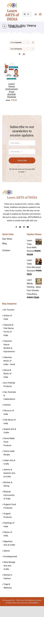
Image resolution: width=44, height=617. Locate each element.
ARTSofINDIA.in (34, 603)
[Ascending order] (33, 42)
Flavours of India (9, 412)
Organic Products (8, 515)
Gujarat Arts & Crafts (10, 431)
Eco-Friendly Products (9, 384)
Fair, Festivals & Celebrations (10, 395)
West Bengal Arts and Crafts (9, 565)
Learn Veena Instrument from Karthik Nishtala (11, 90)
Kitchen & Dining (8, 484)
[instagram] (24, 227)
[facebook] (16, 227)
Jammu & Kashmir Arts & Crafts (9, 473)
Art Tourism (9, 310)
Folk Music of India (10, 421)
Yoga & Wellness (8, 586)
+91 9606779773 (15, 27)
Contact (6, 250)
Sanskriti (39, 600)
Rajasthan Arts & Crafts (9, 543)
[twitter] (20, 227)
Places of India (8, 534)
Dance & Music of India (7, 373)
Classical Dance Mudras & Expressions (9, 346)
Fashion (7, 405)
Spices (7, 551)
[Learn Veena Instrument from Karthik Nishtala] (11, 64)
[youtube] (28, 227)
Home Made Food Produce (9, 441)
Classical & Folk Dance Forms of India (9, 330)
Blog (4, 243)
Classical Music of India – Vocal (9, 360)
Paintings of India (9, 524)
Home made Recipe (9, 453)
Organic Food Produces (10, 506)
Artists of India (8, 317)
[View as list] (24, 54)
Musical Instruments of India (9, 495)
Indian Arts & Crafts (9, 462)
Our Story (7, 239)
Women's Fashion (8, 576)
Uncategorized (10, 556)
